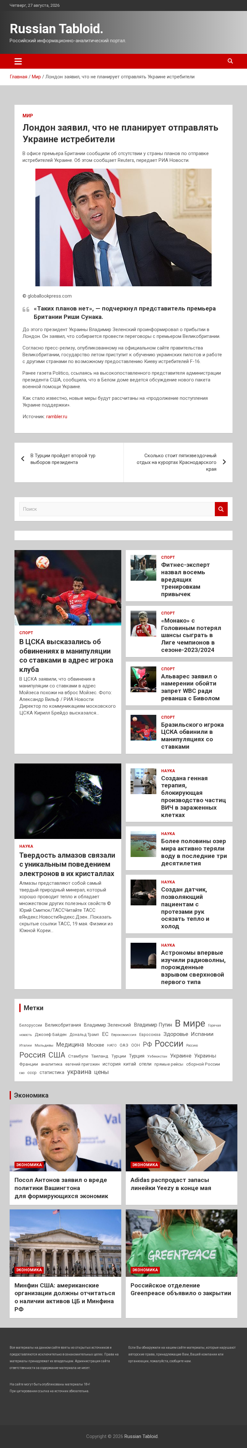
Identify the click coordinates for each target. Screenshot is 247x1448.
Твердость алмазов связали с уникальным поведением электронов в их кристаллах (67, 864)
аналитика (51, 1064)
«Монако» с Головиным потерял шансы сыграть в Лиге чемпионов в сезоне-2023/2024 (191, 635)
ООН (135, 1045)
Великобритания (63, 1025)
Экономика (31, 1095)
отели (145, 1064)
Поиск (221, 509)
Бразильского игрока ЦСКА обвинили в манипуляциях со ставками (192, 735)
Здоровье (175, 1034)
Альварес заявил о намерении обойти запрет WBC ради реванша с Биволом (190, 687)
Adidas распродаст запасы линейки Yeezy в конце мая (171, 1184)
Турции (118, 1056)
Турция (136, 1056)
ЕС (105, 1034)
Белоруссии (30, 1025)
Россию (192, 1045)
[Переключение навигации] (18, 61)
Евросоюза (149, 1034)
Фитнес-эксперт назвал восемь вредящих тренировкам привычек (185, 579)
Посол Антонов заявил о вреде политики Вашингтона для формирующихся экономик (61, 1187)
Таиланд (99, 1056)
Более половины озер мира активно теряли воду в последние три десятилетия (194, 852)
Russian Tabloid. (57, 28)
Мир (28, 115)
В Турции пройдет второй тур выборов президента (63, 459)
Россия (32, 1054)
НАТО (112, 1045)
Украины (205, 1056)
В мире (190, 1023)
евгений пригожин (82, 1064)
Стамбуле (78, 1056)
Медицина (70, 1044)
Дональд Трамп (84, 1034)
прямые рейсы (168, 1064)
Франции (28, 1064)
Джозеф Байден (51, 1034)
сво (21, 1073)
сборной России (203, 1064)
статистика (52, 1072)
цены (101, 1072)
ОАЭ (124, 1045)
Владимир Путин (153, 1025)
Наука (26, 846)
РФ (147, 1044)
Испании (202, 1034)
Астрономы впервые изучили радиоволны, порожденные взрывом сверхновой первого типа (193, 967)
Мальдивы (44, 1045)
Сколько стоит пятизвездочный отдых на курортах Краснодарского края (176, 462)
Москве (95, 1045)
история (112, 1064)
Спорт (26, 633)
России (169, 1044)
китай (130, 1064)
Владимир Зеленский (107, 1025)
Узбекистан (157, 1056)
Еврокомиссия (123, 1034)
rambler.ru (56, 416)
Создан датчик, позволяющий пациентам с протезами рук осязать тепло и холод (185, 908)
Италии (25, 1045)
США (57, 1055)
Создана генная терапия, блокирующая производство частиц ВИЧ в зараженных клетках (193, 796)
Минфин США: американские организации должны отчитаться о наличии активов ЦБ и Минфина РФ (64, 1297)
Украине (180, 1055)
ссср (32, 1072)
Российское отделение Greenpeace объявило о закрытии (181, 1289)
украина (79, 1072)
